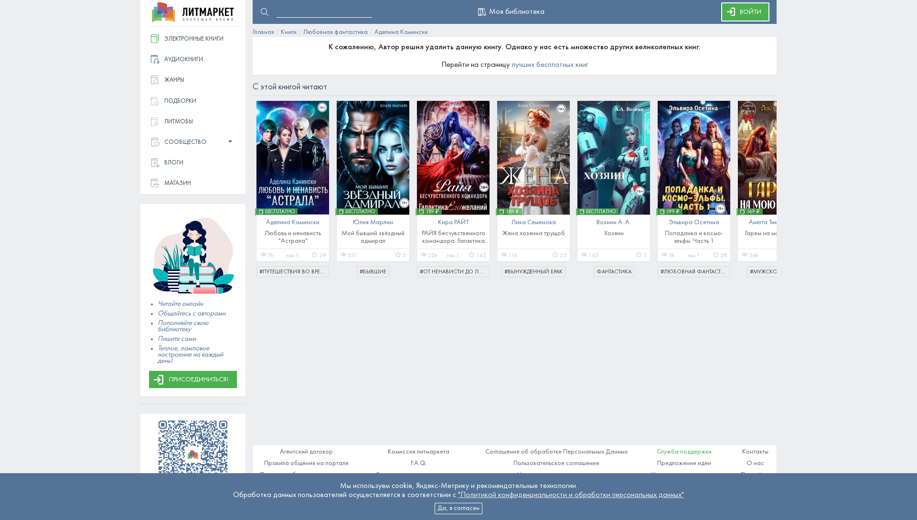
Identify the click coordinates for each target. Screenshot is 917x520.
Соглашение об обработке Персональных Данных (556, 452)
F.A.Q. (419, 463)
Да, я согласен (458, 508)
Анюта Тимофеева (774, 222)
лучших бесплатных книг (550, 65)
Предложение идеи (684, 463)
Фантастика (614, 272)
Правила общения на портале (306, 463)
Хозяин (614, 233)
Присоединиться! (198, 380)
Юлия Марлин (373, 222)
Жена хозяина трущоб (533, 233)
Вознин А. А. (614, 222)
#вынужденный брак (533, 272)
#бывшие (373, 272)
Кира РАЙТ (453, 222)
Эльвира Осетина (694, 222)
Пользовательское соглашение (556, 463)
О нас (755, 463)
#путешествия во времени (294, 272)
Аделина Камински (293, 222)
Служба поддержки (684, 452)
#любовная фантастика (695, 272)
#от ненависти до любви (455, 272)
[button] (192, 142)
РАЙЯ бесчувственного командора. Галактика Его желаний (453, 241)
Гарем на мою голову (774, 233)
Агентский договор (306, 452)
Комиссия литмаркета (418, 452)
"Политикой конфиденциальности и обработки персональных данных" (571, 495)
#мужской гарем (774, 272)
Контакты (755, 452)
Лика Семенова (534, 222)
